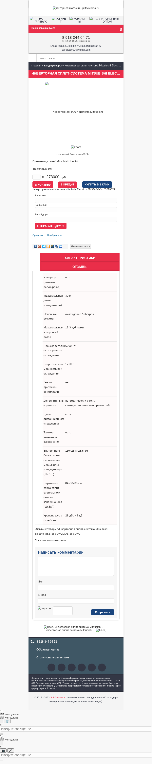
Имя (40, 581)
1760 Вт (70, 364)
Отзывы (79, 267)
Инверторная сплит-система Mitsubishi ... (79, 626)
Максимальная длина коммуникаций (53, 300)
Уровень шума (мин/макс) (53, 518)
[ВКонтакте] (36, 246)
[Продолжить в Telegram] (1, 721)
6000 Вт (70, 345)
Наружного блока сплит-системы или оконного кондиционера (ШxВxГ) (53, 494)
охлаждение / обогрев (79, 314)
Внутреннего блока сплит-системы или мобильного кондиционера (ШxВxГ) (53, 462)
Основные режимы (50, 316)
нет (67, 382)
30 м (68, 295)
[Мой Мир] (52, 246)
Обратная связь (48, 649)
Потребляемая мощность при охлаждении (53, 368)
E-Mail (42, 594)
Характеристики (80, 258)
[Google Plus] (40, 246)
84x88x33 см (73, 483)
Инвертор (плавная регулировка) (52, 282)
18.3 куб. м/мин (75, 327)
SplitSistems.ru (58, 697)
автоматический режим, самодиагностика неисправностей (87, 403)
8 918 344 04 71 (76, 37)
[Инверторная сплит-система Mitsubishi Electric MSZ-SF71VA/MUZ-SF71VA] (49, 626)
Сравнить (37, 235)
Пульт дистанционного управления (54, 418)
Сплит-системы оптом (52, 657)
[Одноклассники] (48, 246)
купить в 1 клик (97, 184)
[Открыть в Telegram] (1, 743)
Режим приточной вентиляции (51, 387)
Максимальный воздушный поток (53, 332)
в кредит (67, 184)
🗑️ (7, 721)
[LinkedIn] (61, 246)
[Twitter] (44, 246)
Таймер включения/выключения (52, 437)
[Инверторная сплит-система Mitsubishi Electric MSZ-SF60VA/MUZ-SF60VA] (76, 146)
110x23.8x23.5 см (76, 450)
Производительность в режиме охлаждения (54, 350)
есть (68, 277)
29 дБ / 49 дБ (73, 515)
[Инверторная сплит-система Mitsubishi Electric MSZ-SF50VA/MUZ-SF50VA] (101, 630)
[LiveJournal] (56, 246)
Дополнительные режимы (54, 403)
